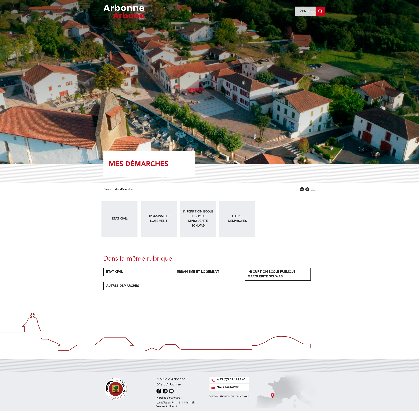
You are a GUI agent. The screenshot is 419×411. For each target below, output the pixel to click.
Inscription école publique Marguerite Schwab (198, 218)
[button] (302, 189)
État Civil (119, 218)
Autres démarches (237, 219)
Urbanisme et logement (159, 219)
